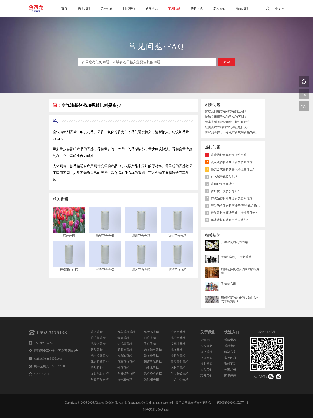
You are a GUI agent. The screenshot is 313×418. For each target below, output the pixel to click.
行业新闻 (206, 363)
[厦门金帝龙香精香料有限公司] (37, 8)
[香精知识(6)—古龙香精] (212, 256)
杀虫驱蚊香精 (179, 373)
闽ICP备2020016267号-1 (232, 402)
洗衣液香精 (124, 355)
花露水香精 (151, 367)
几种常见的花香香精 (234, 242)
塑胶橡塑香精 (126, 373)
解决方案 (230, 352)
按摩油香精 (178, 343)
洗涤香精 (176, 349)
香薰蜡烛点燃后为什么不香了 (228, 155)
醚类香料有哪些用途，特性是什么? (228, 122)
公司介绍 (206, 340)
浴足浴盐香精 (179, 379)
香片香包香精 (179, 361)
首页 (64, 8)
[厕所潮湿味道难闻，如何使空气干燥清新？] (212, 297)
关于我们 (84, 8)
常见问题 (174, 8)
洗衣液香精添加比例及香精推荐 (230, 162)
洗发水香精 (98, 343)
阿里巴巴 (230, 375)
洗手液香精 (124, 379)
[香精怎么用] (212, 283)
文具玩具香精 (100, 373)
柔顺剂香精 (124, 349)
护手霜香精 (98, 338)
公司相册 (230, 369)
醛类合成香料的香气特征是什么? (226, 127)
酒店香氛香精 (153, 361)
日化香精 (129, 8)
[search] (267, 8)
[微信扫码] (304, 106)
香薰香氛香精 (126, 361)
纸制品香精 (178, 367)
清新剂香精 (178, 355)
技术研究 (206, 346)
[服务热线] (304, 94)
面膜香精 (150, 338)
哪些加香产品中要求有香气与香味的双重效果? (232, 132)
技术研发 (106, 8)
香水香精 (97, 332)
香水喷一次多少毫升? (223, 191)
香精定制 (230, 346)
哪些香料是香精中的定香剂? (227, 220)
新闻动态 (152, 8)
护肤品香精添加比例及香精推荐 (230, 198)
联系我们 (242, 8)
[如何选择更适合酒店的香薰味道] (212, 269)
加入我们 (219, 8)
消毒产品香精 (100, 379)
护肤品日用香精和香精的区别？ (226, 111)
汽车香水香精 (126, 332)
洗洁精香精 (151, 379)
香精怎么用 (228, 283)
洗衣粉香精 (151, 355)
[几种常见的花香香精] (212, 242)
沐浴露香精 (124, 343)
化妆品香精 (151, 332)
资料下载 (197, 8)
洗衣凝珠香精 (100, 355)
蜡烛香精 (97, 367)
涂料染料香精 (153, 373)
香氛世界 (230, 340)
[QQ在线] (304, 81)
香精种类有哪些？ (221, 183)
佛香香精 (123, 367)
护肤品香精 (178, 332)
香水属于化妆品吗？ (222, 176)
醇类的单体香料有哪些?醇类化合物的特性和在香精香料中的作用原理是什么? (259, 205)
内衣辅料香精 (153, 349)
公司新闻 (206, 358)
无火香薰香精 (100, 361)
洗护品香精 (178, 338)
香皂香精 (150, 343)
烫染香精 (97, 349)
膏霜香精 (123, 338)
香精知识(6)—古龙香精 (236, 257)
